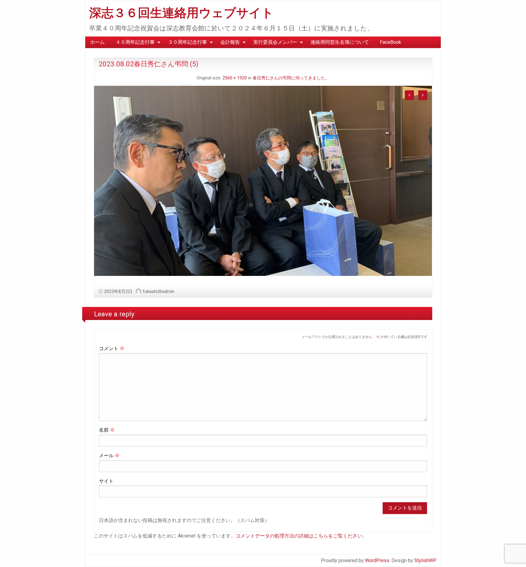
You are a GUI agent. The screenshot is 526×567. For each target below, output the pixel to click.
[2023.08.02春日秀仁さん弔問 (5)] (263, 180)
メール (109, 455)
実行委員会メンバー (275, 42)
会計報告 (230, 42)
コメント (111, 348)
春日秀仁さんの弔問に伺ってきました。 (291, 78)
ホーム (97, 42)
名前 (107, 430)
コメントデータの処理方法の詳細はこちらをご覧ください (299, 536)
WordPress (377, 560)
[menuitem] (97, 42)
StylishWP (425, 560)
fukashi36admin (158, 291)
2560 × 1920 (235, 78)
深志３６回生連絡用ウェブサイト (181, 12)
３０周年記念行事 (187, 42)
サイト (106, 481)
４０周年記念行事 (135, 42)
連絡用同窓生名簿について (339, 42)
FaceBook (390, 42)
